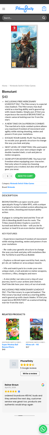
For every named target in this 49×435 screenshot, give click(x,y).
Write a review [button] (30, 373)
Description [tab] (10, 195)
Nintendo (11, 187)
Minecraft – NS (32, 344)
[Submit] (43, 17)
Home (4, 86)
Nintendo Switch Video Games (23, 86)
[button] (3, 8)
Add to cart (25, 176)
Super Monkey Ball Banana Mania (10, 345)
